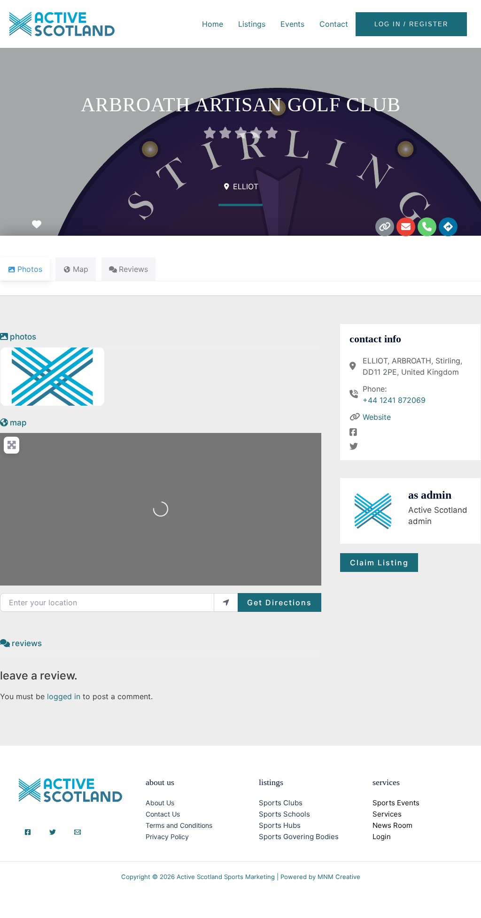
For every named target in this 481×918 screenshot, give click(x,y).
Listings (251, 24)
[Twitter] (53, 832)
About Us (160, 803)
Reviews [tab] (133, 269)
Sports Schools (284, 814)
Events (292, 24)
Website (377, 417)
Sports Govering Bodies (299, 836)
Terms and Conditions (179, 825)
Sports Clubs (281, 802)
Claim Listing (379, 562)
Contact (333, 24)
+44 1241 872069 (394, 400)
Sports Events (395, 802)
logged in (63, 696)
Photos (23, 336)
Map (18, 422)
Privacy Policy (167, 837)
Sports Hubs (280, 825)
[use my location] (226, 602)
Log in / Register (411, 24)
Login (381, 836)
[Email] (77, 832)
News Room (392, 825)
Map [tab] (80, 269)
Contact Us (163, 814)
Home (212, 24)
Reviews (27, 643)
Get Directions (279, 602)
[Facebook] (28, 832)
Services (387, 814)
